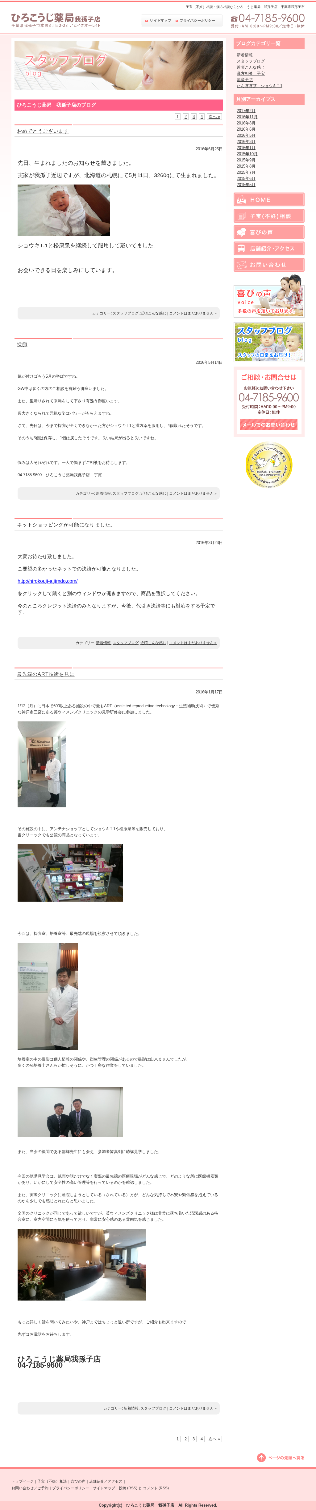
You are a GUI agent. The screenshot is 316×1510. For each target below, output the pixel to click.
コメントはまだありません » (193, 313)
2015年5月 (246, 184)
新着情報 (103, 493)
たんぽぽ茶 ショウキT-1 (259, 85)
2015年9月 (246, 160)
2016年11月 (247, 117)
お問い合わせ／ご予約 (29, 1488)
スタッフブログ (126, 313)
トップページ (22, 1481)
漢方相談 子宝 (251, 73)
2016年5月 (246, 135)
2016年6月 (246, 129)
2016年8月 (246, 123)
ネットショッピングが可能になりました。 (66, 524)
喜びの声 (78, 1481)
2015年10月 (247, 154)
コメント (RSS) (156, 1488)
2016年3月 (246, 141)
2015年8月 (246, 166)
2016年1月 (246, 147)
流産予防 (245, 79)
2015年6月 (246, 178)
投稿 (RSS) (128, 1488)
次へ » (214, 116)
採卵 (22, 344)
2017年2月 (246, 110)
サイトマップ (104, 1488)
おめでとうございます (43, 131)
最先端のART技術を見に (46, 674)
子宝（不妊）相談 (52, 1481)
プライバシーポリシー (70, 1488)
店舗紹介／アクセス (106, 1481)
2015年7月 (246, 172)
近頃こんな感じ (153, 313)
